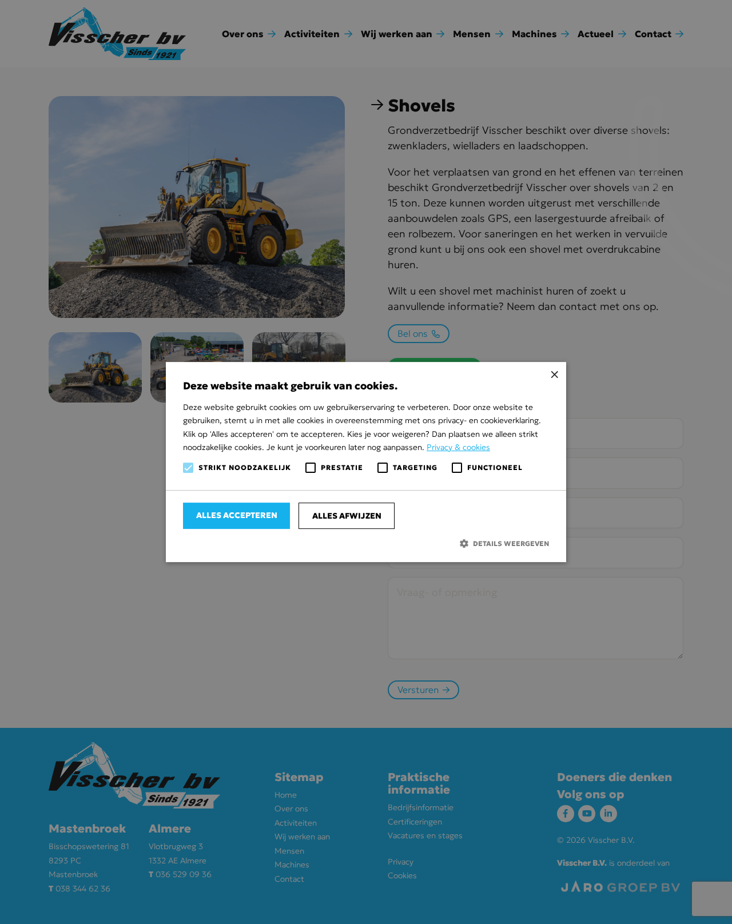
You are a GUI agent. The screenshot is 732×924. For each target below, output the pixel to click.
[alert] (366, 462)
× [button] (553, 375)
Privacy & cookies (458, 447)
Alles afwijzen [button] (346, 516)
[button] (366, 543)
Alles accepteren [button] (236, 515)
